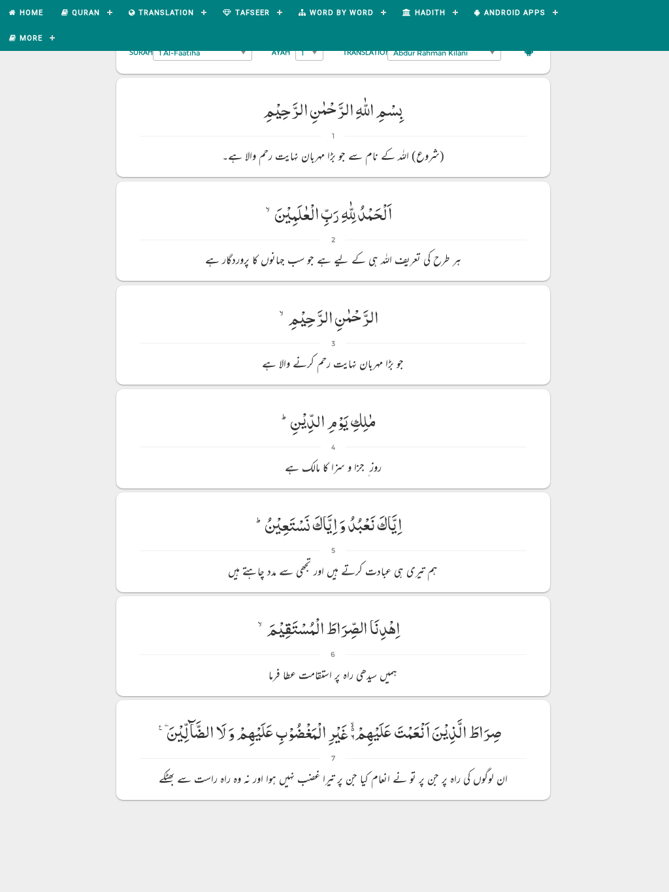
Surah (141, 52)
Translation (367, 52)
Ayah (281, 52)
